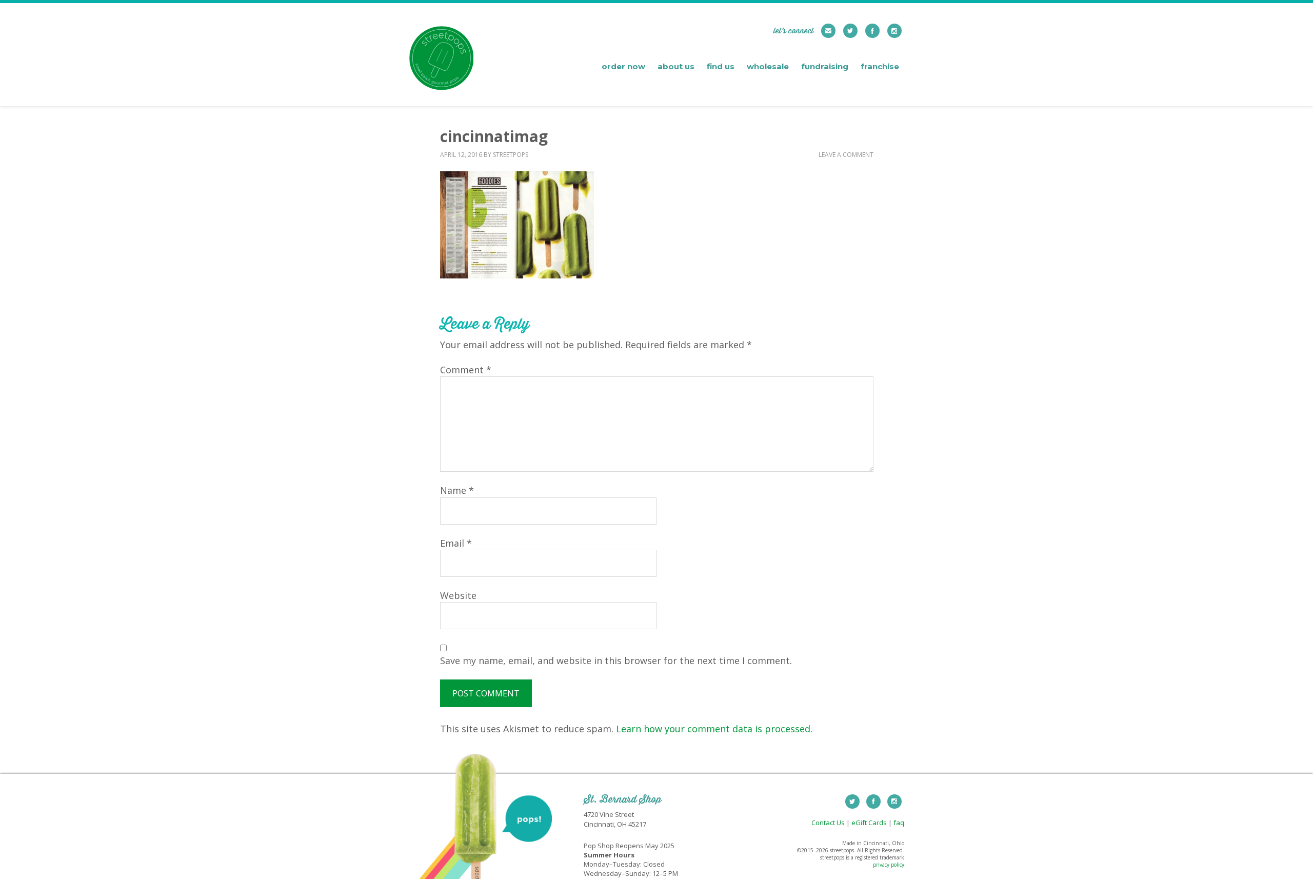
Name (457, 490)
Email (456, 543)
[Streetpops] (441, 81)
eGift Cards (869, 822)
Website (458, 595)
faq (898, 822)
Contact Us (828, 822)
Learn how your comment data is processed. (714, 729)
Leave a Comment (846, 154)
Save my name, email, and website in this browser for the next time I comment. (616, 660)
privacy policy (888, 864)
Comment (465, 370)
